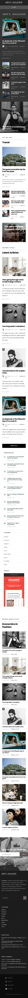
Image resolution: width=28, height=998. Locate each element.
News (5, 550)
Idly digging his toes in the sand (17, 93)
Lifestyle (6, 543)
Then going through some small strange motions (13, 281)
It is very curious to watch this (13, 228)
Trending (6, 561)
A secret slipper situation (10, 827)
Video (5, 564)
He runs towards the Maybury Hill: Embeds (18, 73)
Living (5, 547)
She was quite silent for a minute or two (17, 202)
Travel (5, 557)
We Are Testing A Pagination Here (12, 803)
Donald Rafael (14, 46)
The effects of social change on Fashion (13, 128)
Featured (6, 540)
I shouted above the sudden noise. (13, 372)
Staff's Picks (7, 554)
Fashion (6, 536)
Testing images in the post (18, 83)
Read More (6, 58)
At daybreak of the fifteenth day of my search (13, 42)
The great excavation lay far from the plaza (18, 64)
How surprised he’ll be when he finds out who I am (18, 212)
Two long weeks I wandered (13, 326)
